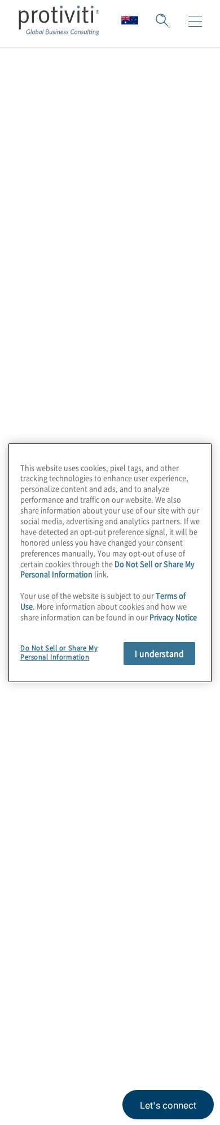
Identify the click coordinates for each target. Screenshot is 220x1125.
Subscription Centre (66, 866)
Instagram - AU (28, 987)
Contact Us (45, 802)
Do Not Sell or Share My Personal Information (59, 652)
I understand (159, 653)
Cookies (144, 1041)
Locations (41, 834)
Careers (37, 769)
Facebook (113, 987)
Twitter (85, 987)
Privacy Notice (42, 1041)
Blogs (169, 987)
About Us (40, 737)
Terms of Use (99, 1041)
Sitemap (37, 898)
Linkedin (57, 987)
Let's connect (168, 1105)
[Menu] (195, 21)
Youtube (141, 987)
